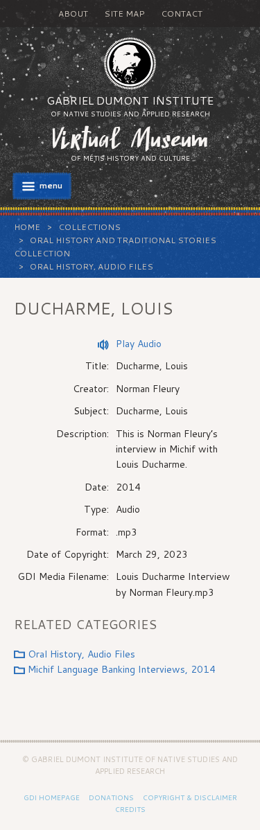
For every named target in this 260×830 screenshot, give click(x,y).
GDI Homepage (52, 797)
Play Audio (139, 344)
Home (27, 227)
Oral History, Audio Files (91, 266)
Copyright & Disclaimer (190, 797)
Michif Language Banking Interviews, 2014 (122, 669)
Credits (130, 809)
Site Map (124, 13)
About (73, 13)
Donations (111, 797)
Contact (181, 13)
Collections (89, 227)
